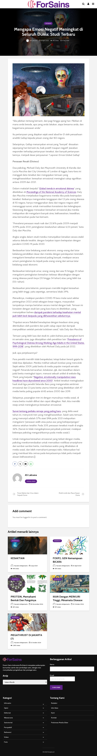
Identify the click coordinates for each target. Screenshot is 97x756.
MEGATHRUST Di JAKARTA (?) (26, 636)
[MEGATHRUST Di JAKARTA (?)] (27, 622)
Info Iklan (54, 708)
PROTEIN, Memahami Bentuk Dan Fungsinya (23, 598)
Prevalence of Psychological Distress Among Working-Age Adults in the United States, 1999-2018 (48, 343)
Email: (52, 675)
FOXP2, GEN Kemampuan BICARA (67, 560)
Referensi (7, 732)
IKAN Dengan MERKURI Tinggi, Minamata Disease (67, 598)
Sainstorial (8, 722)
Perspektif (15, 541)
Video (6, 737)
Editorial (7, 713)
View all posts (31, 481)
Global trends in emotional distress (56, 188)
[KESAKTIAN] (27, 545)
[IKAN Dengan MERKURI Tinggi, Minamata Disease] (69, 583)
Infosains (48, 23)
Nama (52, 664)
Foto (6, 742)
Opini (6, 708)
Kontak (54, 718)
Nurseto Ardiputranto (21, 566)
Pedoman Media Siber (59, 722)
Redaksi (54, 703)
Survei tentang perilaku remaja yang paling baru (37, 411)
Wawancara (8, 718)
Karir (53, 713)
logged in (27, 517)
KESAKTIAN (17, 558)
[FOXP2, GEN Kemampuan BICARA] (69, 545)
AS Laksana (33, 40)
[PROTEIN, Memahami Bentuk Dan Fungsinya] (27, 583)
